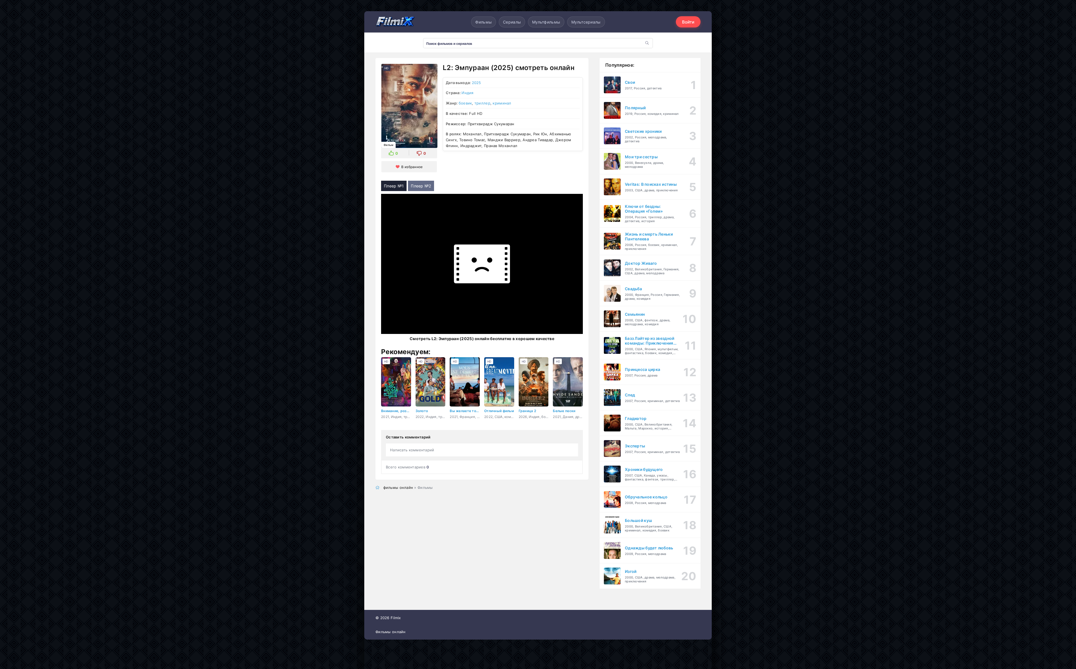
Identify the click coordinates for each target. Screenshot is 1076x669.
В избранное (412, 167)
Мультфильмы (546, 22)
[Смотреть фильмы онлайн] (395, 22)
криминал (502, 103)
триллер (482, 103)
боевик (465, 103)
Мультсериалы (585, 22)
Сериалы (512, 22)
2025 (476, 82)
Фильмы (483, 22)
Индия (467, 92)
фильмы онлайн (398, 487)
